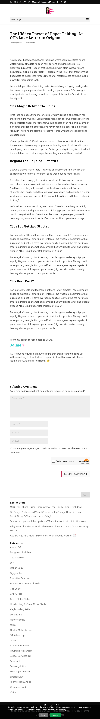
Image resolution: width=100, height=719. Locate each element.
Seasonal (15, 661)
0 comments (29, 43)
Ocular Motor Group (21, 630)
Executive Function (20, 578)
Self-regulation (18, 666)
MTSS (13, 624)
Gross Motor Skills (20, 599)
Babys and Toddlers (20, 552)
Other (13, 640)
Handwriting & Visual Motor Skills (28, 604)
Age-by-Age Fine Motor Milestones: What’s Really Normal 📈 (43, 535)
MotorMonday (17, 619)
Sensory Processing (20, 671)
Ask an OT (15, 547)
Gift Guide (15, 588)
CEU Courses (17, 557)
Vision (13, 692)
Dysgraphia (16, 573)
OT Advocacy (17, 635)
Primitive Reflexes (19, 645)
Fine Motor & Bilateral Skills (25, 583)
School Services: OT (20, 655)
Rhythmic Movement (21, 650)
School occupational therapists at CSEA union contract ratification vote (48, 521)
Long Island (16, 614)
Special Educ (16, 676)
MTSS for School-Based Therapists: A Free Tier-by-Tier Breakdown (46, 506)
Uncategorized (16, 43)
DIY (12, 562)
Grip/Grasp (16, 593)
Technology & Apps (20, 681)
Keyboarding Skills (20, 609)
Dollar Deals (16, 567)
